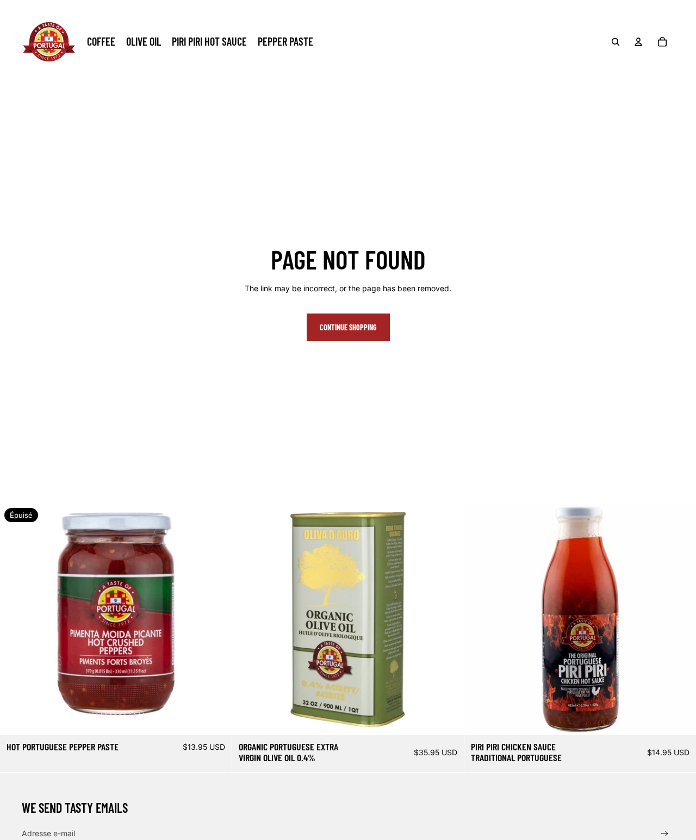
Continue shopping (348, 327)
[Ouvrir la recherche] (615, 42)
